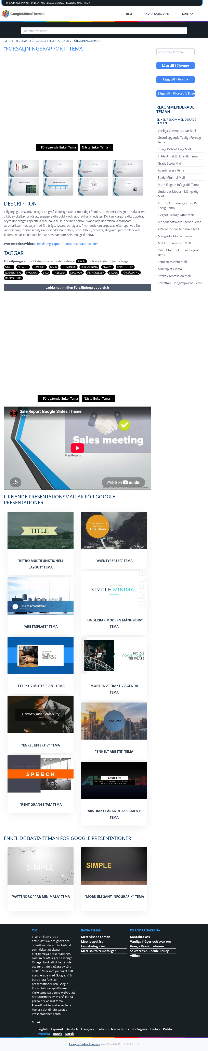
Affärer (23, 267)
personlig (69, 267)
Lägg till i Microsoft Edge (176, 93)
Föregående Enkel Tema (58, 147)
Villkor (135, 956)
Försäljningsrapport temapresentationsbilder (66, 244)
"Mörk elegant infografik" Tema (114, 896)
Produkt (32, 272)
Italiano (102, 1029)
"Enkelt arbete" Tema (114, 751)
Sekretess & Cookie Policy (149, 951)
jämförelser (95, 272)
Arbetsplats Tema (170, 269)
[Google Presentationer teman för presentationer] (6, 41)
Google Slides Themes (84, 1044)
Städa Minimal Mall (171, 177)
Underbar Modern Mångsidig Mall (178, 193)
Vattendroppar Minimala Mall (178, 229)
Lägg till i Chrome (175, 65)
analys (107, 267)
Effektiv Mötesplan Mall (174, 276)
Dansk (57, 1033)
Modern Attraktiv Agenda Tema (179, 222)
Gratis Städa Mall (170, 163)
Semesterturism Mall (172, 262)
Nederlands (120, 1029)
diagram (76, 272)
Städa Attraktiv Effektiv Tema (178, 156)
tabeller (59, 272)
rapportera (125, 267)
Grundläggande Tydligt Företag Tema (179, 139)
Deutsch (72, 1029)
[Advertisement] (77, 343)
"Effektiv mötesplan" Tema (40, 686)
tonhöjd (39, 267)
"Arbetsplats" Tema (41, 626)
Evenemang (13, 272)
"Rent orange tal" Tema (41, 804)
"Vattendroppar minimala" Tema (40, 896)
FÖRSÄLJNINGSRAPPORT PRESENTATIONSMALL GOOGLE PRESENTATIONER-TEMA (47, 2)
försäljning (130, 272)
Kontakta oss (140, 937)
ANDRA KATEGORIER (157, 13)
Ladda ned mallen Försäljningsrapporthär (77, 287)
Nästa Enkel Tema (95, 147)
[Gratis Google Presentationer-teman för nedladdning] (23, 14)
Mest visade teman (95, 937)
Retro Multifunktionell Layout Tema (178, 252)
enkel (81, 261)
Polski (167, 1029)
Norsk (69, 1033)
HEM (129, 13)
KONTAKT (188, 13)
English (43, 1029)
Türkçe (155, 1029)
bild (46, 272)
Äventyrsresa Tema (171, 170)
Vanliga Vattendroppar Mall (177, 130)
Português (139, 1029)
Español (57, 1029)
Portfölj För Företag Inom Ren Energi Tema (178, 205)
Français (87, 1029)
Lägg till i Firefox (175, 79)
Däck (53, 267)
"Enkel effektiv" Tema (40, 745)
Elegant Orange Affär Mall (176, 215)
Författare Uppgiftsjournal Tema (180, 283)
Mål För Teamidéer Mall (174, 243)
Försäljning (89, 267)
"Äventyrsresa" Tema (114, 560)
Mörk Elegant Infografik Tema (178, 184)
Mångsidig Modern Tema (175, 236)
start (9, 267)
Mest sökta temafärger (98, 951)
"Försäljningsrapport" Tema (43, 48)
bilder (113, 272)
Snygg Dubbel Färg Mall (174, 149)
